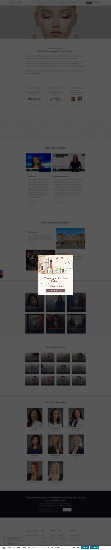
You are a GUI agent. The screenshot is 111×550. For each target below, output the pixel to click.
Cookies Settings (75, 547)
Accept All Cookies (94, 547)
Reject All (85, 547)
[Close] (109, 547)
